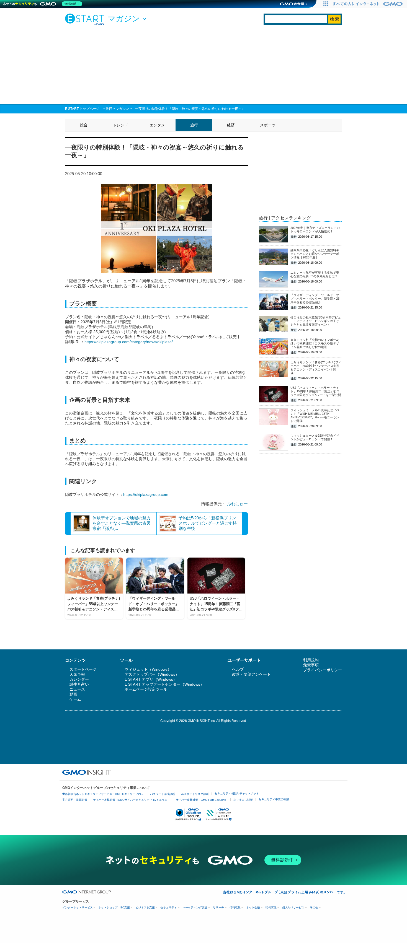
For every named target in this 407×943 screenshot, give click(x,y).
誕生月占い (79, 684)
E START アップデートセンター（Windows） (164, 684)
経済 (231, 125)
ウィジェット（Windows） (148, 669)
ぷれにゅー (237, 503)
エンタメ (157, 125)
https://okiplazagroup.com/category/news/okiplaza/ (128, 342)
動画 (73, 694)
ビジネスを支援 (145, 907)
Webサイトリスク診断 (195, 794)
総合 (83, 125)
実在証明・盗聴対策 (74, 799)
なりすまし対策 (243, 799)
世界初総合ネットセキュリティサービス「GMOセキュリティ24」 (103, 794)
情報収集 (235, 907)
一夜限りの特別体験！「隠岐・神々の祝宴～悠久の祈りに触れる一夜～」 (190, 109)
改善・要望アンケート (251, 674)
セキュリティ (168, 907)
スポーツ (267, 125)
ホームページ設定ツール (146, 689)
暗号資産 (271, 907)
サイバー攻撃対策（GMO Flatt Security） (202, 799)
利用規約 (311, 660)
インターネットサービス (77, 907)
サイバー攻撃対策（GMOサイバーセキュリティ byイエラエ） (131, 799)
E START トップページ (82, 109)
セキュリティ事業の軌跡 (274, 799)
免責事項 (311, 665)
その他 (314, 907)
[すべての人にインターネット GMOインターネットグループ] (368, 4)
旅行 (108, 109)
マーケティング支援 (194, 907)
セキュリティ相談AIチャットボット (237, 793)
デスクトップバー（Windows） (152, 674)
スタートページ (83, 669)
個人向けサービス (293, 907)
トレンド (120, 125)
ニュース (77, 689)
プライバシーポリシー (322, 670)
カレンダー (79, 679)
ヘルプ (238, 669)
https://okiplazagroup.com (145, 494)
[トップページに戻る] (86, 19)
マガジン (122, 109)
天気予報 (77, 674)
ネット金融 (253, 907)
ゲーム (75, 699)
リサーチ (218, 907)
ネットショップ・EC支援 (114, 907)
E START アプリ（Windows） (151, 679)
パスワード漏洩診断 (162, 794)
